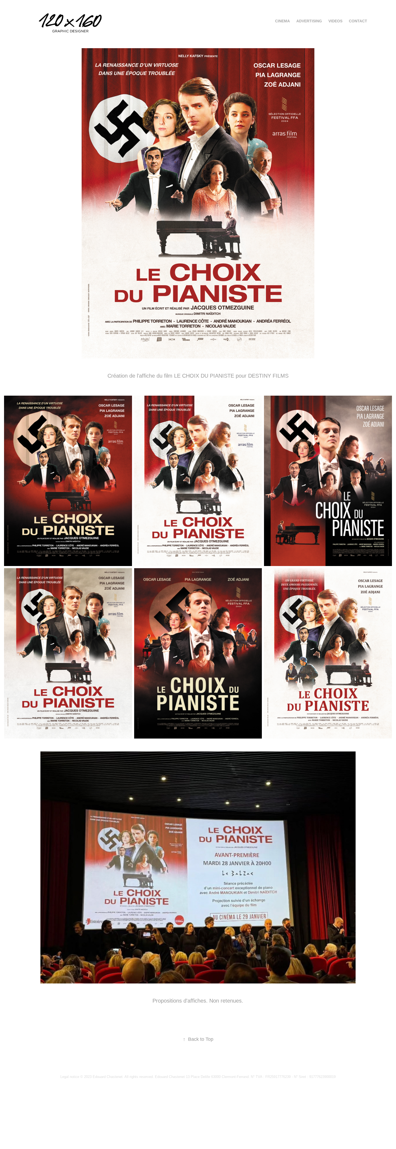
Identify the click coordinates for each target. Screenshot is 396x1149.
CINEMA (282, 21)
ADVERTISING (309, 21)
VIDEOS (335, 21)
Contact (358, 21)
